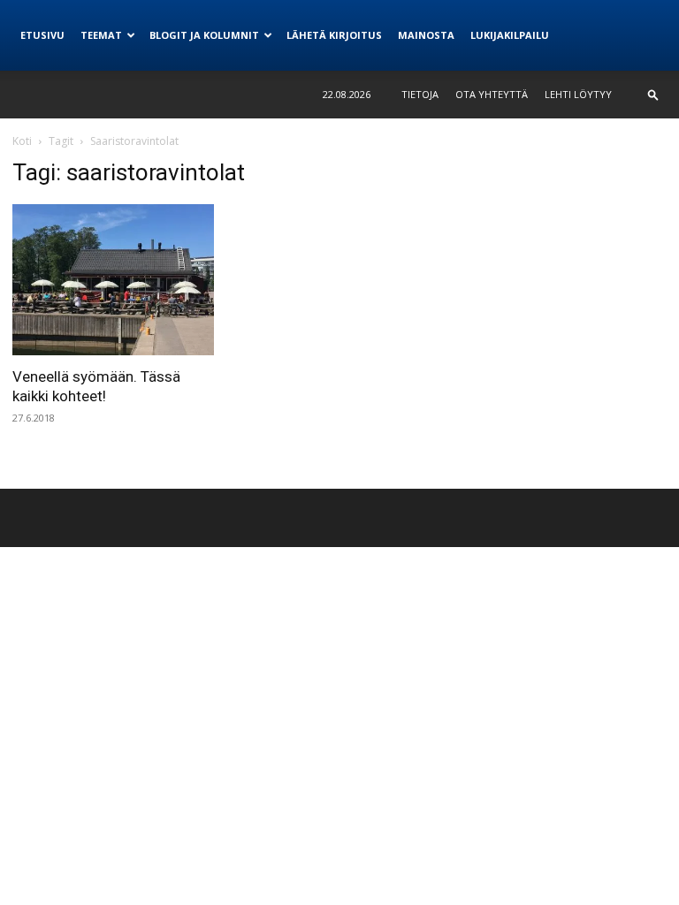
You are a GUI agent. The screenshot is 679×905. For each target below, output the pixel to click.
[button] (653, 94)
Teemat (101, 35)
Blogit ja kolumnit (204, 35)
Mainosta (426, 35)
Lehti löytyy (578, 94)
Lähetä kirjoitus (334, 35)
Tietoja (420, 94)
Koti (22, 140)
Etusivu (42, 35)
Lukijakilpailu (509, 35)
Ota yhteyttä (491, 94)
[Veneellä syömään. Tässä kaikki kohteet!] (113, 279)
